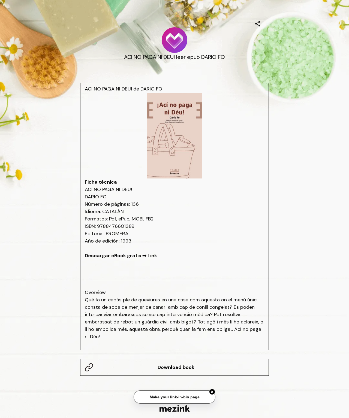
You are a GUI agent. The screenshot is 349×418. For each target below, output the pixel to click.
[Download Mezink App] (175, 408)
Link (152, 255)
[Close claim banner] (212, 392)
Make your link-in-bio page (174, 397)
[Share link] (257, 23)
